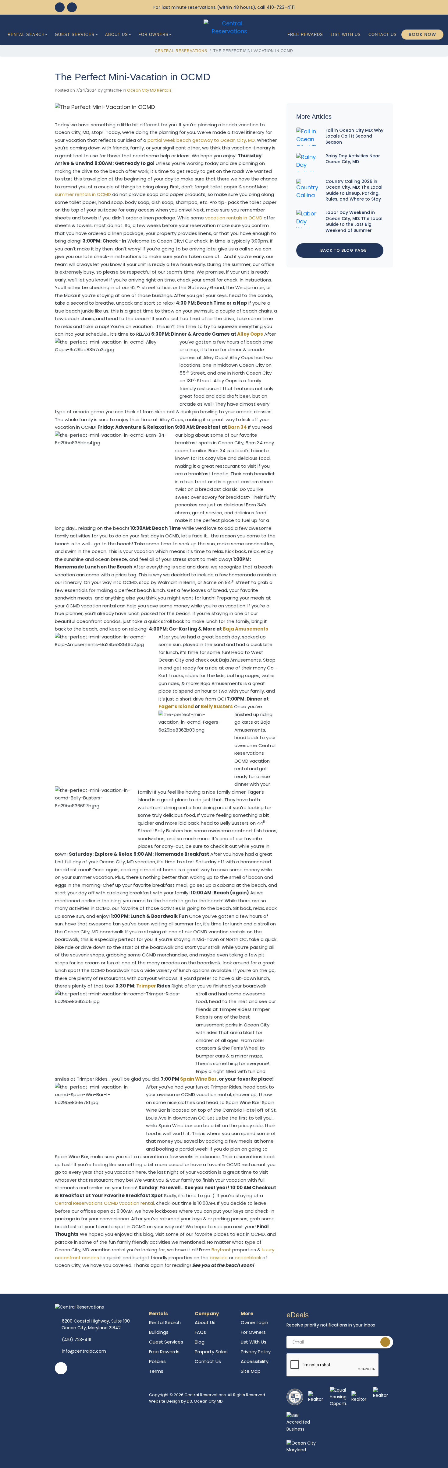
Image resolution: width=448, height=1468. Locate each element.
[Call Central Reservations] (72, 7)
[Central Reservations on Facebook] (60, 7)
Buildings (159, 1332)
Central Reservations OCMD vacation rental (104, 1203)
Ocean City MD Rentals (149, 90)
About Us (116, 34)
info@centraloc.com (84, 1351)
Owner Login (254, 1322)
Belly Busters (217, 706)
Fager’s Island (176, 706)
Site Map (251, 1371)
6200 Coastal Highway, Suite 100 (96, 1324)
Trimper (146, 986)
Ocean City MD (208, 1401)
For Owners (153, 34)
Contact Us (382, 34)
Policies (157, 1361)
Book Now (422, 34)
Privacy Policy (256, 1351)
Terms (156, 1371)
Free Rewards (305, 34)
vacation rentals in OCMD (233, 218)
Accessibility (254, 1361)
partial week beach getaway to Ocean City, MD (201, 140)
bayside (219, 1257)
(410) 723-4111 (76, 1340)
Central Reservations (181, 51)
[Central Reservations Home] (229, 27)
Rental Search (26, 34)
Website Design (164, 1401)
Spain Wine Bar (198, 1079)
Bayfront (221, 1249)
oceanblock (248, 1257)
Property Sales (211, 1351)
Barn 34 (237, 427)
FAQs (200, 1332)
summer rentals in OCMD (83, 194)
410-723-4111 (281, 7)
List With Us (346, 34)
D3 (189, 1401)
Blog (199, 1342)
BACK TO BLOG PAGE (343, 250)
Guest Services (74, 34)
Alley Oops (250, 334)
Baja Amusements (245, 629)
